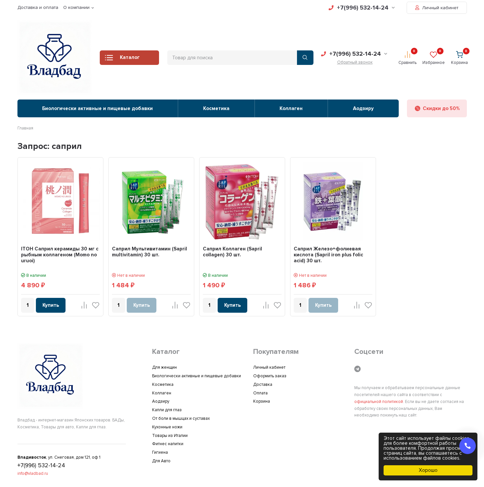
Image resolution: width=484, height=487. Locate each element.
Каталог (130, 57)
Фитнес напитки (167, 443)
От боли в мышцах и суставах (181, 418)
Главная (25, 128)
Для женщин (164, 367)
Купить (50, 305)
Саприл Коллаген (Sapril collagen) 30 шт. (232, 252)
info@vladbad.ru (32, 473)
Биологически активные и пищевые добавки (97, 108)
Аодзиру (363, 108)
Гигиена (160, 452)
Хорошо (428, 470)
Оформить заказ (269, 376)
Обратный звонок (355, 62)
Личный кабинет (439, 8)
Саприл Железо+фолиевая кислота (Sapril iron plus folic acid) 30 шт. (328, 255)
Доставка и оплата (37, 7)
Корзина (261, 401)
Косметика (216, 108)
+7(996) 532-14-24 (362, 7)
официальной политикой (378, 401)
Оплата (260, 393)
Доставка (262, 384)
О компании (76, 7)
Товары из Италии (170, 435)
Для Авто (161, 461)
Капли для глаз (167, 410)
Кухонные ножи (167, 427)
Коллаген (291, 108)
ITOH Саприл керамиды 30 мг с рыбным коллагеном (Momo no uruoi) (59, 255)
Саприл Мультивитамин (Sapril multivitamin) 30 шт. (149, 252)
